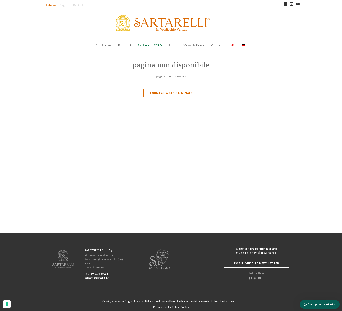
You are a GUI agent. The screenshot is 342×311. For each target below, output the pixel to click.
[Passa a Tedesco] (243, 45)
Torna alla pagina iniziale (171, 93)
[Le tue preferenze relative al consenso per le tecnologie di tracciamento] (7, 304)
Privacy (157, 307)
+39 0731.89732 (98, 273)
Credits (185, 307)
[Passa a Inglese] (232, 45)
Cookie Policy (171, 307)
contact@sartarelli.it (97, 277)
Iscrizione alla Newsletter (256, 263)
